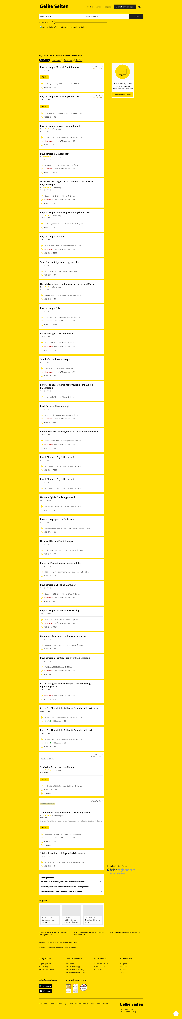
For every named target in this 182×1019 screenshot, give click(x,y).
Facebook (123, 967)
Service (99, 7)
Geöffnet (79, 60)
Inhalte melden (102, 1004)
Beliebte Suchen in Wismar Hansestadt (123, 932)
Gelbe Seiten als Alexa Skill (75, 972)
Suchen (90, 7)
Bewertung (56, 60)
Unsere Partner (99, 958)
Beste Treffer (44, 60)
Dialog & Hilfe (45, 958)
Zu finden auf (126, 958)
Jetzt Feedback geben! (123, 95)
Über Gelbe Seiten (74, 958)
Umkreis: (43, 22)
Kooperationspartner (100, 964)
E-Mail (45, 77)
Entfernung (68, 60)
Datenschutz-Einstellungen (78, 1004)
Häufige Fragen (44, 967)
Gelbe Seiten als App (73, 967)
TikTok (122, 972)
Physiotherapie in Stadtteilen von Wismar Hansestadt (89, 933)
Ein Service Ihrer (128, 1011)
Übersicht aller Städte (46, 969)
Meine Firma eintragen (125, 7)
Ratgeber (107, 7)
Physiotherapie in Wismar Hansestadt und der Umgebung (54, 933)
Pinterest (123, 969)
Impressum (43, 1004)
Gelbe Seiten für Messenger (75, 969)
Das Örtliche (97, 969)
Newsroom (70, 964)
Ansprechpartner (45, 964)
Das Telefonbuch (99, 967)
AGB (92, 1004)
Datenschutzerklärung (58, 1004)
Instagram (123, 964)
